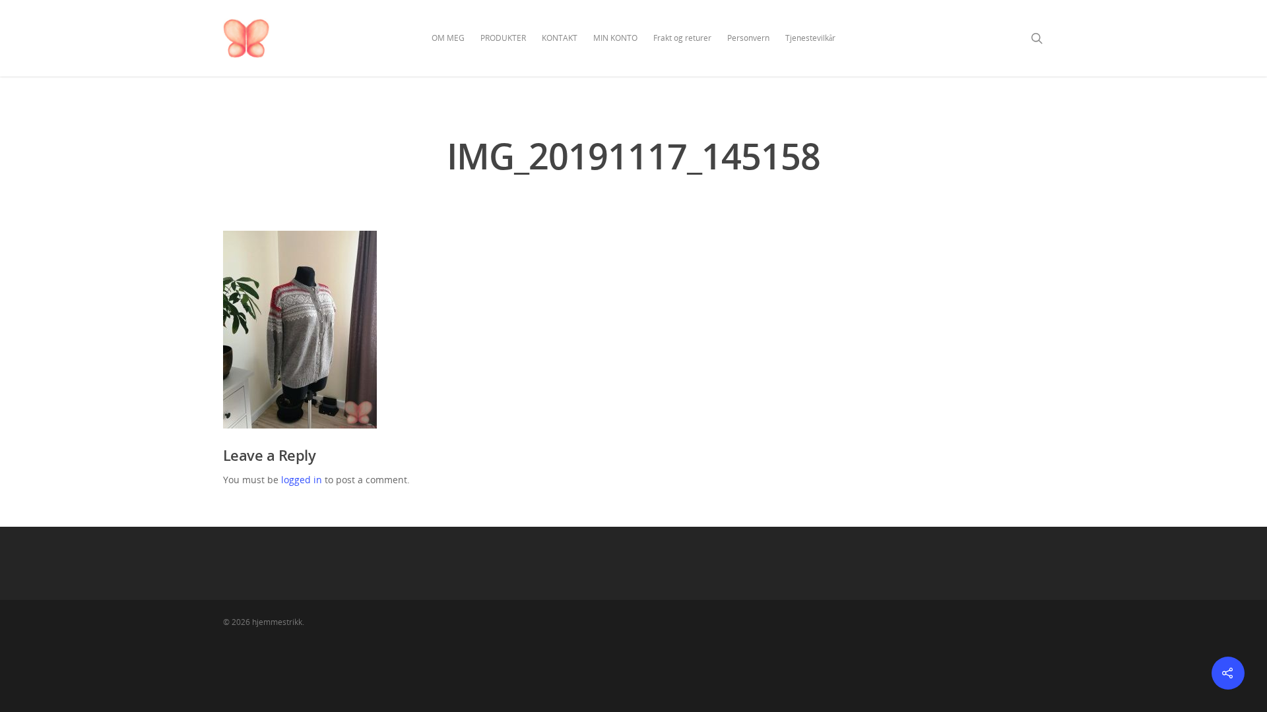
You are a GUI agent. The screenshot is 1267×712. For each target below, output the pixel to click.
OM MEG (448, 38)
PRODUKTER (503, 38)
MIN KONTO (615, 38)
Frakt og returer (682, 38)
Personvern (748, 38)
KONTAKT (559, 38)
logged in (301, 479)
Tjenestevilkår (810, 38)
